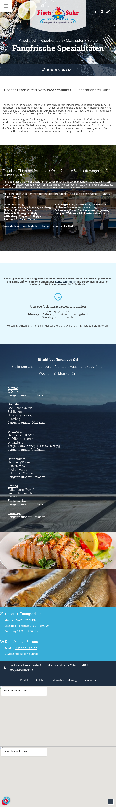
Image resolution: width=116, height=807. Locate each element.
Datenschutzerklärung (64, 680)
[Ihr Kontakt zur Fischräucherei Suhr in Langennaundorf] (108, 11)
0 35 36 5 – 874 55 (26, 648)
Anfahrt (40, 680)
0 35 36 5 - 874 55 (59, 70)
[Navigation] (6, 6)
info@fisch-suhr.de (26, 654)
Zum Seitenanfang (111, 802)
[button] (6, 800)
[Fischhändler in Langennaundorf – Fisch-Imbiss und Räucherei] (95, 11)
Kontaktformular (65, 281)
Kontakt (25, 680)
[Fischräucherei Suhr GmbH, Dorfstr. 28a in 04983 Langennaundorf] (102, 11)
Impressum (89, 680)
